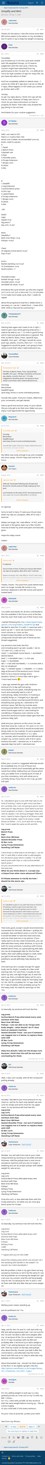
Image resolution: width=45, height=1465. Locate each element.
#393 (42, 1005)
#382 (42, 54)
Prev (14, 1427)
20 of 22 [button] (22, 1427)
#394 (42, 1073)
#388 (42, 555)
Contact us (6, 1456)
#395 (42, 1095)
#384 (42, 323)
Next (31, 1427)
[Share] (37, 29)
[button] (2, 1452)
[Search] (42, 2)
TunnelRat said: (8, 431)
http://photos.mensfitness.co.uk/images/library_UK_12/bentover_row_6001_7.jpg (22, 1369)
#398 (42, 1301)
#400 (42, 1389)
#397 (42, 1219)
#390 (42, 759)
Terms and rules (17, 1456)
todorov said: (8, 901)
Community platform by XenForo (21, 1463)
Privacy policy (30, 1456)
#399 (42, 1325)
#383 (42, 130)
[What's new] (37, 2)
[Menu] (3, 2)
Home (4, 1458)
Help (39, 1456)
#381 (42, 29)
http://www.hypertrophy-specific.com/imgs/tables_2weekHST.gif (22, 623)
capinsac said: (8, 480)
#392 (42, 896)
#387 (42, 475)
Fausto (5, 15)
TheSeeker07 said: (9, 368)
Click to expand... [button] (22, 451)
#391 (42, 797)
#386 (42, 426)
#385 (42, 363)
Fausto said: (7, 560)
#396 (42, 1151)
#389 (42, 607)
